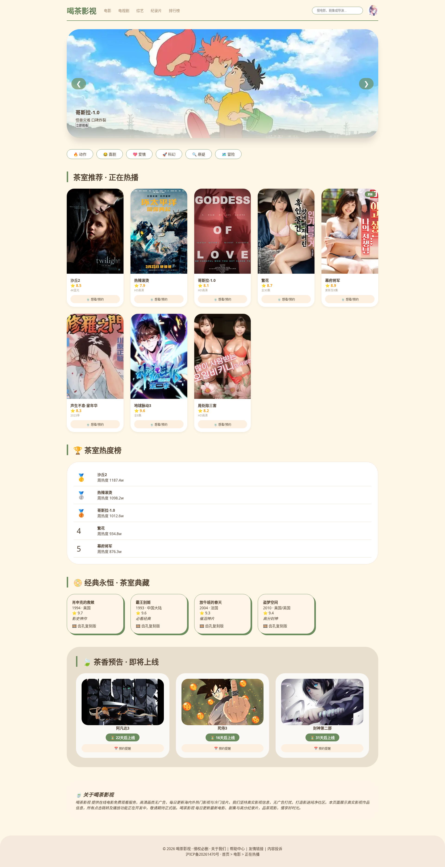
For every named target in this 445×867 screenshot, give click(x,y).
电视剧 (123, 11)
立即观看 (82, 125)
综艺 (140, 11)
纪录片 (156, 11)
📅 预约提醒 (122, 748)
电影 (107, 11)
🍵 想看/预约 (95, 299)
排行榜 (174, 11)
